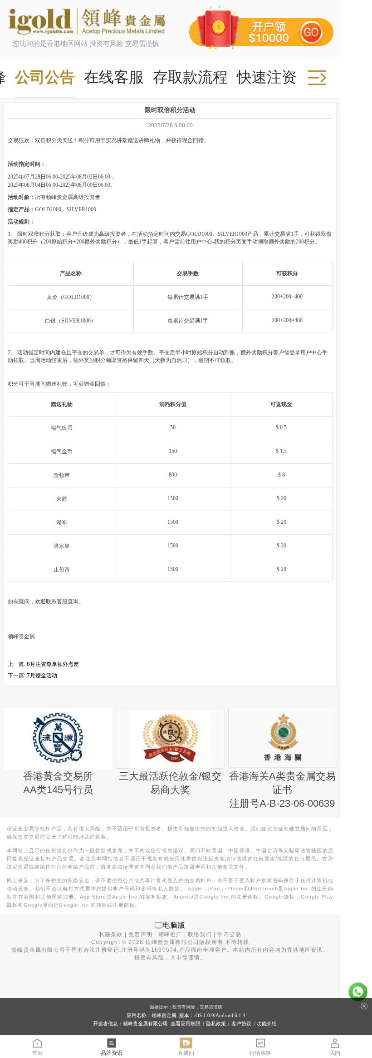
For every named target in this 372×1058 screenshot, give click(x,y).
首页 (37, 1053)
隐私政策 (216, 1023)
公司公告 (45, 77)
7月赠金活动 (42, 675)
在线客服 (114, 77)
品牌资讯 (111, 1053)
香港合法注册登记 (95, 950)
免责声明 (140, 934)
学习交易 (229, 934)
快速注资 (267, 77)
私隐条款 (111, 934)
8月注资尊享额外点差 (53, 664)
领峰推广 (170, 934)
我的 (334, 1053)
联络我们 (200, 934)
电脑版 (174, 925)
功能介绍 (267, 1023)
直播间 (186, 1053)
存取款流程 (190, 77)
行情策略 (260, 1053)
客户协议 (241, 1023)
